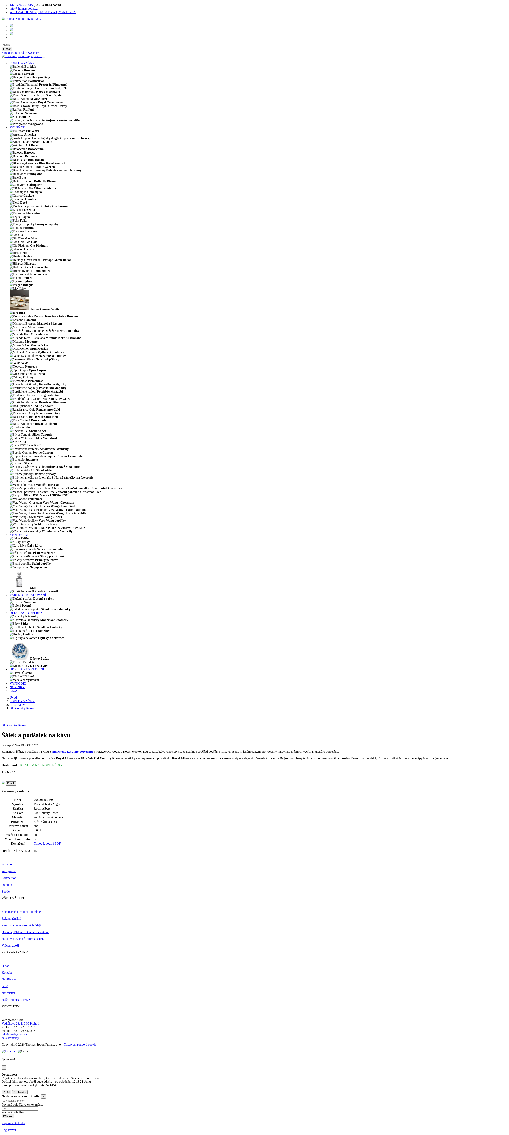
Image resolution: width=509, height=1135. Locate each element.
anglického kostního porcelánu (72, 751)
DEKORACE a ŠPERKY (26, 612)
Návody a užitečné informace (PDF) (24, 938)
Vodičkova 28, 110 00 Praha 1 (21, 1023)
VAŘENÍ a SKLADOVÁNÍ (28, 595)
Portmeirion (9, 878)
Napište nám (9, 979)
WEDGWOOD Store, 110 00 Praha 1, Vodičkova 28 (43, 12)
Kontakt (7, 972)
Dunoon (7, 884)
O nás (5, 966)
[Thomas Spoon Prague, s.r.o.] (21, 18)
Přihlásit (8, 1116)
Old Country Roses (22, 708)
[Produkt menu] (43, 57)
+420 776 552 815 (21, 5)
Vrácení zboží (10, 945)
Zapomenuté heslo (13, 1123)
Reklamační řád (11, 918)
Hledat (7, 48)
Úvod (13, 697)
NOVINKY (17, 687)
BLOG (14, 690)
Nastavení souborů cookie (80, 1044)
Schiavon (7, 864)
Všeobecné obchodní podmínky (22, 911)
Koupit (11, 783)
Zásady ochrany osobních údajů (22, 925)
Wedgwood (9, 871)
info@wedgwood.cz (14, 1034)
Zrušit (6, 1092)
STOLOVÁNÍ (19, 534)
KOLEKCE (17, 127)
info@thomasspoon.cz (24, 8)
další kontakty (10, 1038)
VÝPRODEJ (18, 683)
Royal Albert (18, 704)
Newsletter (8, 993)
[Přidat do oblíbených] (4, 783)
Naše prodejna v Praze (16, 999)
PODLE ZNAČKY (22, 63)
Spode (6, 891)
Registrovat (9, 1130)
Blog (5, 986)
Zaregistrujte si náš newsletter (20, 52)
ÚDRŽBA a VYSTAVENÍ (27, 669)
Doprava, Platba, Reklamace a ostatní (25, 932)
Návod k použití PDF (47, 843)
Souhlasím (20, 1092)
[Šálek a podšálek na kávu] (2, 718)
